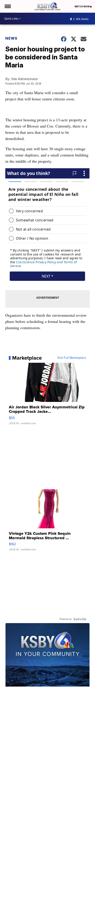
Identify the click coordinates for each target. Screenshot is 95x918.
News (11, 38)
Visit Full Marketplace (71, 357)
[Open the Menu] (7, 6)
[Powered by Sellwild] (79, 619)
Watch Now (82, 6)
